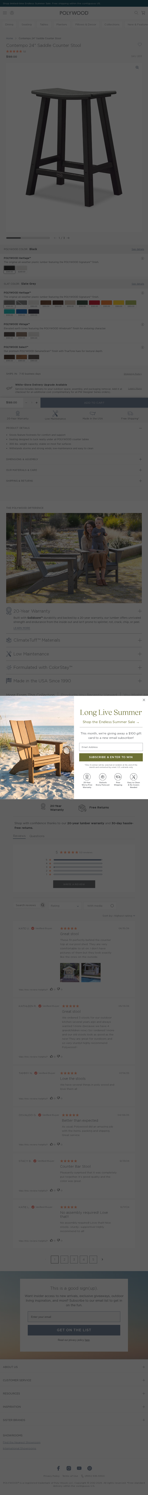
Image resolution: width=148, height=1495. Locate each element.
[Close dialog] (143, 700)
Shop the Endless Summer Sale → (111, 722)
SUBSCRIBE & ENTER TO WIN (111, 757)
